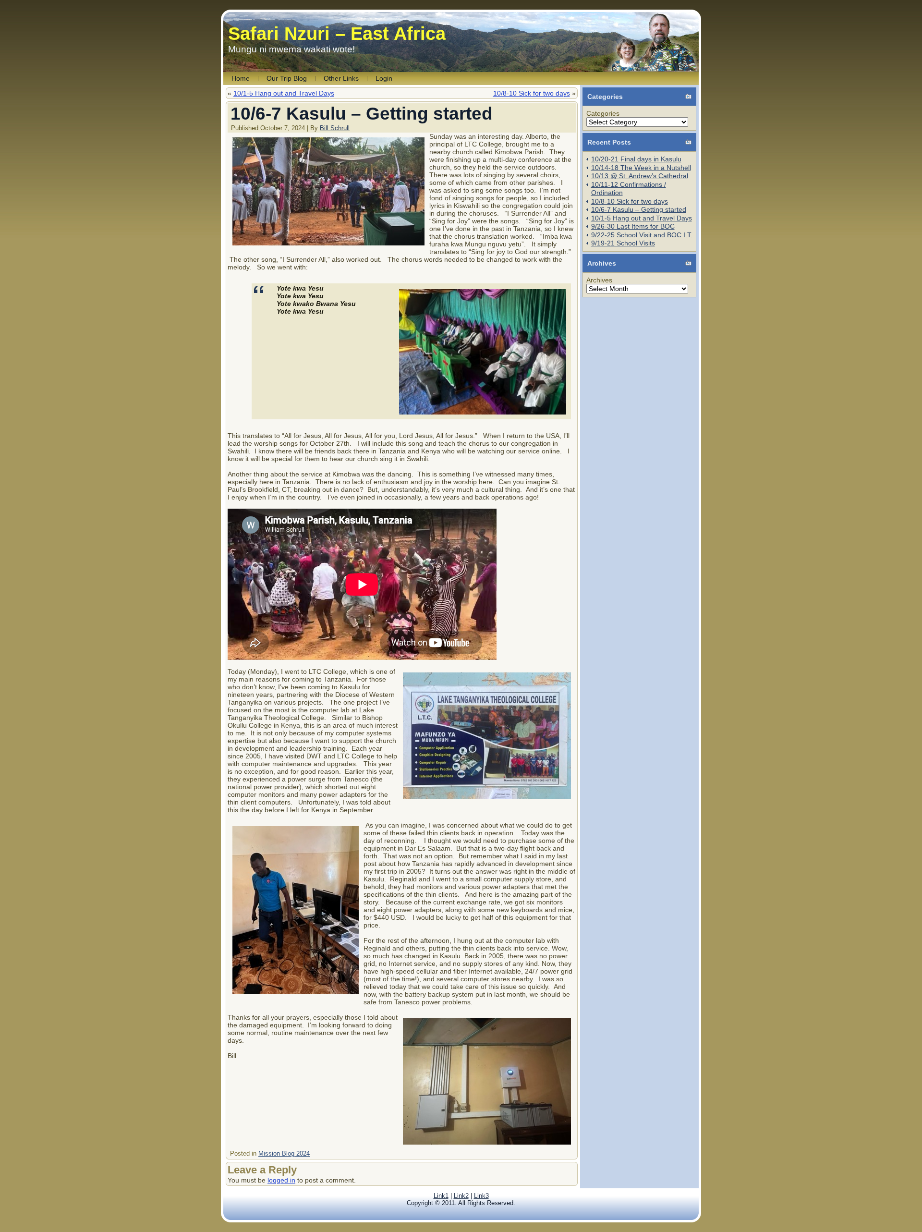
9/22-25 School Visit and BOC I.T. (641, 235)
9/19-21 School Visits (623, 243)
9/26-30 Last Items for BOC (633, 226)
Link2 (461, 1195)
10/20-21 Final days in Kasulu (636, 159)
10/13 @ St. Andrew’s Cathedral (639, 176)
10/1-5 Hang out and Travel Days (283, 93)
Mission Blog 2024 (284, 1153)
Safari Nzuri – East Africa (337, 34)
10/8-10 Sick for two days (531, 93)
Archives (599, 280)
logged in (281, 1180)
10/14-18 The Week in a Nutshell (641, 167)
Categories (602, 113)
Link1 (441, 1195)
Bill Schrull (335, 128)
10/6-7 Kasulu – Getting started (638, 209)
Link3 (481, 1195)
